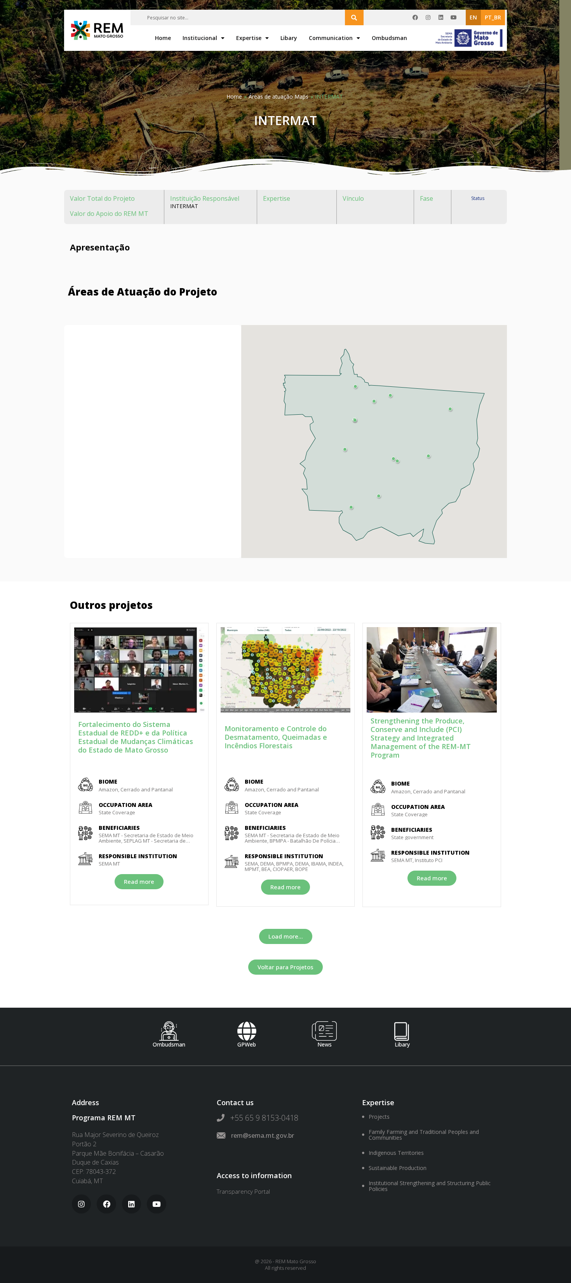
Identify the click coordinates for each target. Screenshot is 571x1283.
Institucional (200, 38)
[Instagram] (428, 17)
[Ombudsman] (169, 1031)
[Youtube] (453, 17)
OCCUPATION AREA (125, 804)
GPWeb (246, 1044)
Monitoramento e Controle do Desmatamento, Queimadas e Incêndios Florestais (276, 737)
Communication (331, 38)
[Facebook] (415, 17)
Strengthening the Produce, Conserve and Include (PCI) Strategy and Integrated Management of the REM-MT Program (421, 738)
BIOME (108, 781)
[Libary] (402, 1031)
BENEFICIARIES (119, 827)
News (324, 1044)
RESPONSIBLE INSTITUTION (138, 856)
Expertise (248, 38)
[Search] (354, 17)
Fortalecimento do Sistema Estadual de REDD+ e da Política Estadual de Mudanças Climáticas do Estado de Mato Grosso (135, 737)
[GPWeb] (246, 1031)
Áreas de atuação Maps (278, 96)
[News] (324, 1031)
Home (163, 38)
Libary (288, 38)
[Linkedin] (440, 17)
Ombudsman (389, 38)
